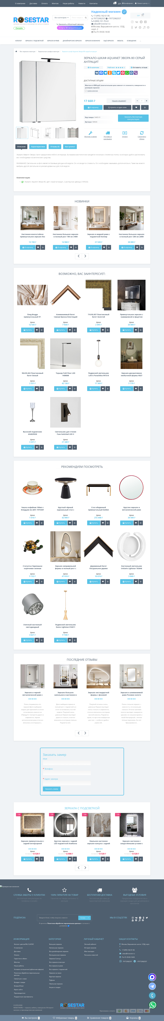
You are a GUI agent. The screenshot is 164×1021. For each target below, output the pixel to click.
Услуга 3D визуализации (70, 27)
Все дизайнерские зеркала (58, 951)
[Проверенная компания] (9, 887)
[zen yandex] (140, 28)
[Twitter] (136, 28)
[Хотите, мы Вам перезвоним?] (152, 995)
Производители (19, 993)
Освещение (131, 41)
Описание (21, 146)
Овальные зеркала (56, 984)
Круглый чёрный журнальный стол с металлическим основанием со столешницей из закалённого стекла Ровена (65, 508)
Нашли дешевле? (119, 101)
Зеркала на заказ (55, 973)
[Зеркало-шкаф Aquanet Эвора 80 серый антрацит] (22, 133)
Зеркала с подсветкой (34, 41)
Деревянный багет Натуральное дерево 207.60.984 (98, 567)
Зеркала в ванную (92, 41)
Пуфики (52, 980)
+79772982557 (114, 18)
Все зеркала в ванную (57, 962)
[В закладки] (38, 247)
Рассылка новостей (91, 955)
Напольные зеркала (56, 948)
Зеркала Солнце (55, 959)
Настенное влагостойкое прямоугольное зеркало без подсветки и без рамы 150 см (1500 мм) (32, 235)
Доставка (33, 3)
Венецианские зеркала (57, 955)
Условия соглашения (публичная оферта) (29, 969)
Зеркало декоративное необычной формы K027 (131, 374)
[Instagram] (132, 22)
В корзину (28, 247)
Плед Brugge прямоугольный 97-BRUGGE (32, 315)
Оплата (44, 3)
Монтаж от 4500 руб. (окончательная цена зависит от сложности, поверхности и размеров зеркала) (115, 86)
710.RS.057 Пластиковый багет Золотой (98, 315)
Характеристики (38, 146)
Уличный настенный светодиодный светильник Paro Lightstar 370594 (32, 626)
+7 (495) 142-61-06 (101, 15)
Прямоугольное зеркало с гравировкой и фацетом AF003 (131, 315)
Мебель (120, 41)
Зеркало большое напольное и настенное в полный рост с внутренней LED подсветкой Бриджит (65, 693)
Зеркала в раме (53, 41)
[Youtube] (145, 22)
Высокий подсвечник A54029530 (32, 433)
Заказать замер (51, 789)
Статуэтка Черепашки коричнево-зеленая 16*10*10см (32, 567)
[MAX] (152, 977)
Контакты (93, 3)
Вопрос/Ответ (19, 986)
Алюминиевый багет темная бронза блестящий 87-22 (65, 315)
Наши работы (68, 3)
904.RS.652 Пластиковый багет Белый (32, 374)
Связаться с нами (20, 979)
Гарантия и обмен (20, 959)
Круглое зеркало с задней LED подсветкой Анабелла (65, 842)
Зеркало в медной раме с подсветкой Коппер (98, 235)
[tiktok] (144, 28)
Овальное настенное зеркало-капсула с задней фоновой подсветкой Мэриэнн (98, 842)
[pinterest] (148, 28)
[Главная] (16, 51)
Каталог (18, 41)
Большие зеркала (55, 944)
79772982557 (99, 18)
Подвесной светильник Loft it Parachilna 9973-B (98, 374)
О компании (20, 3)
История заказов (90, 948)
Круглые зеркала (55, 977)
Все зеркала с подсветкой (58, 969)
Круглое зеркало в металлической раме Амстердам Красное (131, 508)
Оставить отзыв (140, 67)
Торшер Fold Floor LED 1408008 (65, 374)
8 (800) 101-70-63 (101, 21)
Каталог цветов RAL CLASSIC (24, 944)
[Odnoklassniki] (132, 28)
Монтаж (55, 3)
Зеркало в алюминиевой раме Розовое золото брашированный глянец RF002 (132, 693)
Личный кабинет (90, 944)
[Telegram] (141, 22)
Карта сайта (18, 990)
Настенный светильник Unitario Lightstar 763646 (131, 567)
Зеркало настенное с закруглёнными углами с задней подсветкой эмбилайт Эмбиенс (131, 842)
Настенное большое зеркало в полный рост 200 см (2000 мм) (131, 235)
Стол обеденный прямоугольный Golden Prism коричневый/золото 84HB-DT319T (98, 508)
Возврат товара (19, 982)
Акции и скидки (54, 987)
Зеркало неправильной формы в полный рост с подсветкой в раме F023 (65, 567)
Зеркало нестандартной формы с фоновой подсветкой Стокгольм (98, 693)
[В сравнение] (43, 247)
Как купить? (70, 146)
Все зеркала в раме (56, 966)
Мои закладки (89, 951)
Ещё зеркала (109, 41)
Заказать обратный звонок (71, 24)
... (140, 41)
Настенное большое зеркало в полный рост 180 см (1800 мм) (65, 235)
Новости (81, 3)
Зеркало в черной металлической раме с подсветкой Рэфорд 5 (32, 693)
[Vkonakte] (136, 22)
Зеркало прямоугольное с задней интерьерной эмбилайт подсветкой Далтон (32, 842)
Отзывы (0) (54, 146)
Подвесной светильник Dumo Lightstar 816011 (65, 626)
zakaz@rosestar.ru (101, 23)
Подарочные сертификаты (23, 997)
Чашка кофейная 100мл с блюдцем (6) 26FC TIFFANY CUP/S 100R (32, 508)
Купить (29, 330)
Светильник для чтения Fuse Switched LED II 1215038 (65, 433)
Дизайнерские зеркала (72, 41)
